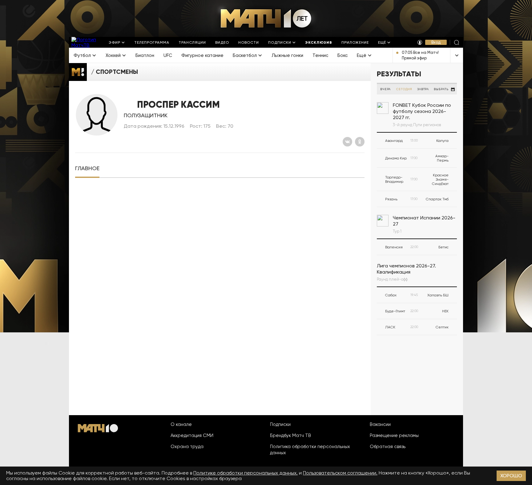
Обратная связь (387, 446)
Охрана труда (187, 446)
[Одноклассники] (360, 141)
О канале (181, 424)
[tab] (87, 168)
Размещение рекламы (394, 435)
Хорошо (511, 476)
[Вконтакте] (347, 141)
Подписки (280, 424)
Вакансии (380, 424)
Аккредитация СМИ (192, 435)
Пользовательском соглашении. (340, 473)
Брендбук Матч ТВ (290, 435)
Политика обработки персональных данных (310, 449)
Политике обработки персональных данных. (245, 473)
